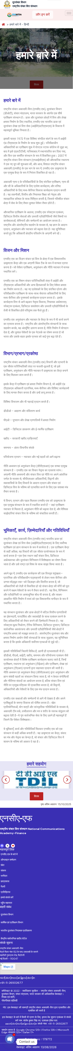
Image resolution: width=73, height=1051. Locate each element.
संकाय (3, 870)
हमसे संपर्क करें (7, 897)
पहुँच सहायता (6, 902)
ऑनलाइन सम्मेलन (8, 859)
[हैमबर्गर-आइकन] (69, 13)
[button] (6, 780)
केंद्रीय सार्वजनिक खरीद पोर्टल (14, 938)
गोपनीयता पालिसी (9, 1000)
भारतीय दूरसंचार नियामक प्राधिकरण (16, 930)
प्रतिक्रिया (5, 892)
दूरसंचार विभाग (7, 914)
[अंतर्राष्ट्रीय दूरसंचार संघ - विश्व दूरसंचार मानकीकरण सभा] (14, 15)
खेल (2, 865)
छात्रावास (5, 881)
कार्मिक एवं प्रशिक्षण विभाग (12, 922)
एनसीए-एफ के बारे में (9, 854)
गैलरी (3, 886)
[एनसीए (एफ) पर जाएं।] (4, 24)
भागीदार (4, 875)
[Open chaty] (10, 1042)
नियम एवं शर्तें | (8, 997)
